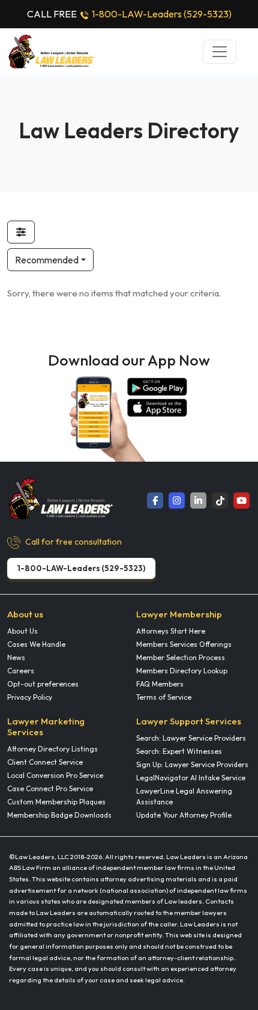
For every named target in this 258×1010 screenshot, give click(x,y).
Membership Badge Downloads (59, 814)
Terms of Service (163, 697)
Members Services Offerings (184, 644)
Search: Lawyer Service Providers (191, 737)
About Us (22, 630)
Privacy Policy (29, 697)
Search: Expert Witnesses (179, 751)
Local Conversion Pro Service (55, 775)
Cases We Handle (36, 644)
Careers (20, 670)
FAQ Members (160, 683)
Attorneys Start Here (170, 630)
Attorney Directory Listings (52, 748)
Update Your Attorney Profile (184, 814)
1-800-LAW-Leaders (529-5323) (162, 14)
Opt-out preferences (43, 683)
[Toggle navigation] (219, 52)
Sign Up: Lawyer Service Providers (192, 764)
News (16, 657)
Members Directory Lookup (181, 670)
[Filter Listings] (21, 232)
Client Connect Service (45, 762)
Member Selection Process (180, 657)
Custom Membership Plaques (56, 801)
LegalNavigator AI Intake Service (190, 777)
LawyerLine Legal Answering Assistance (184, 796)
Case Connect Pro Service (50, 788)
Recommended (47, 260)
